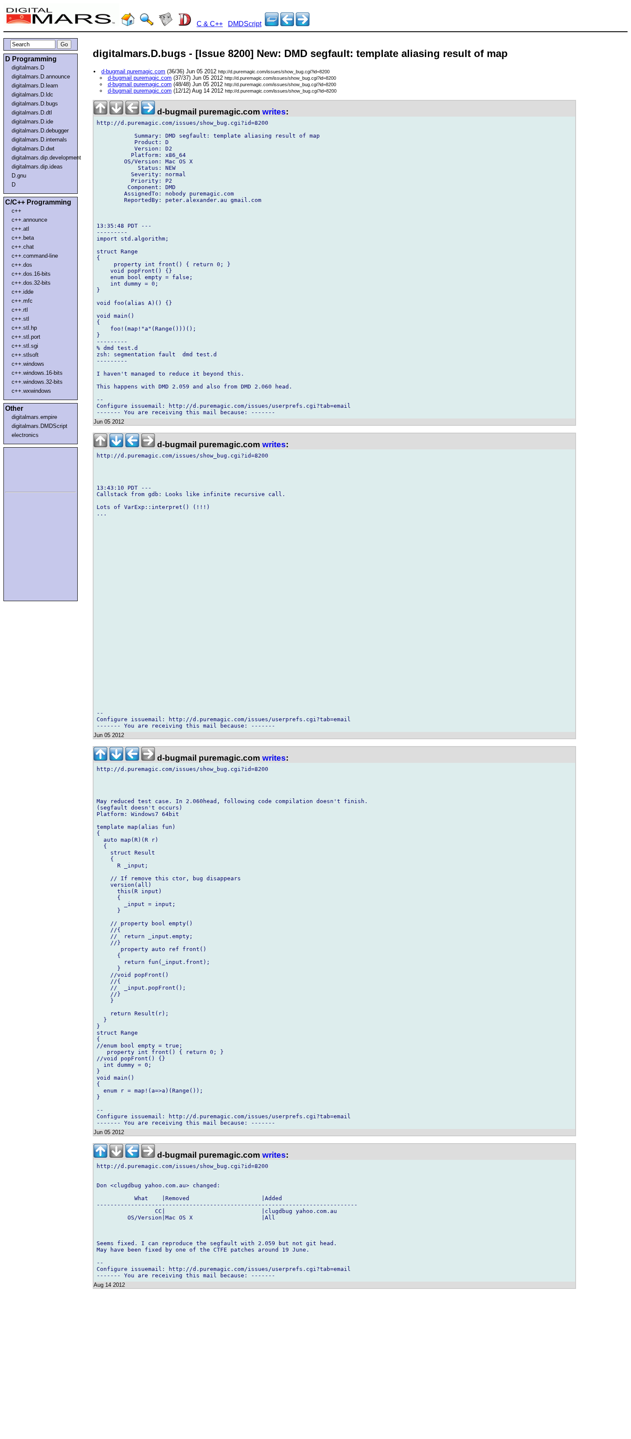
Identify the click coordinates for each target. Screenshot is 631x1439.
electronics (25, 435)
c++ (16, 211)
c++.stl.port (26, 337)
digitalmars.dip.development (42, 157)
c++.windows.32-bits (37, 382)
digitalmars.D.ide (32, 121)
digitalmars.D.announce (41, 76)
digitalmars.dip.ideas (37, 166)
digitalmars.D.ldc (32, 94)
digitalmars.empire (34, 417)
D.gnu (19, 175)
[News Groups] (166, 23)
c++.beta (23, 238)
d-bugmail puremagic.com (133, 71)
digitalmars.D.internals (39, 139)
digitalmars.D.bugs (35, 103)
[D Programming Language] (184, 23)
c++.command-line (35, 256)
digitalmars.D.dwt (33, 148)
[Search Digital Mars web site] (147, 23)
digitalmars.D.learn (35, 85)
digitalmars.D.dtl (32, 112)
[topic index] (272, 23)
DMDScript (244, 23)
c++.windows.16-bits (37, 373)
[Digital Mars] (128, 23)
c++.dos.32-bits (31, 283)
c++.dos (22, 265)
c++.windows (28, 364)
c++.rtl (20, 310)
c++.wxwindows (31, 391)
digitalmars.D (28, 67)
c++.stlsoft (25, 355)
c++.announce (29, 220)
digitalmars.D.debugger (40, 130)
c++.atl (20, 229)
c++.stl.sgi (25, 346)
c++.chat (23, 247)
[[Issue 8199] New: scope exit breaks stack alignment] (302, 23)
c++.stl (20, 319)
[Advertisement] (31, 468)
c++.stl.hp (24, 328)
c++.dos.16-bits (31, 274)
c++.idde (22, 292)
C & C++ (210, 23)
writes (274, 111)
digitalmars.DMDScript (39, 426)
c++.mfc (22, 301)
